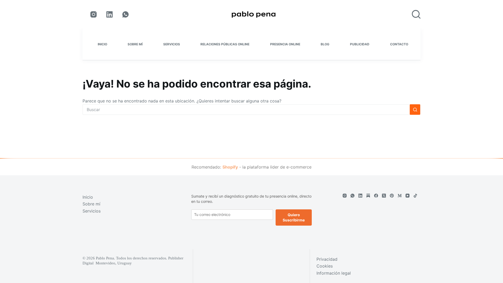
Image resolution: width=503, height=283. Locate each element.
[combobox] (246, 109)
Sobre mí (135, 44)
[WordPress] (368, 196)
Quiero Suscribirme (294, 217)
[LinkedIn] (109, 14)
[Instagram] (93, 14)
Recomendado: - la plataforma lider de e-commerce (251, 167)
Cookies (324, 266)
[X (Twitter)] (384, 196)
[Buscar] (416, 14)
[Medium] (400, 196)
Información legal (333, 273)
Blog (325, 44)
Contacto (399, 44)
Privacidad (326, 259)
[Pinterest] (392, 196)
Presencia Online (285, 44)
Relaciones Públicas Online (224, 44)
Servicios (171, 44)
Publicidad (359, 44)
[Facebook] (376, 196)
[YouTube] (407, 196)
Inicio (102, 44)
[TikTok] (415, 196)
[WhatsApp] (125, 14)
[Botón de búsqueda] (415, 109)
